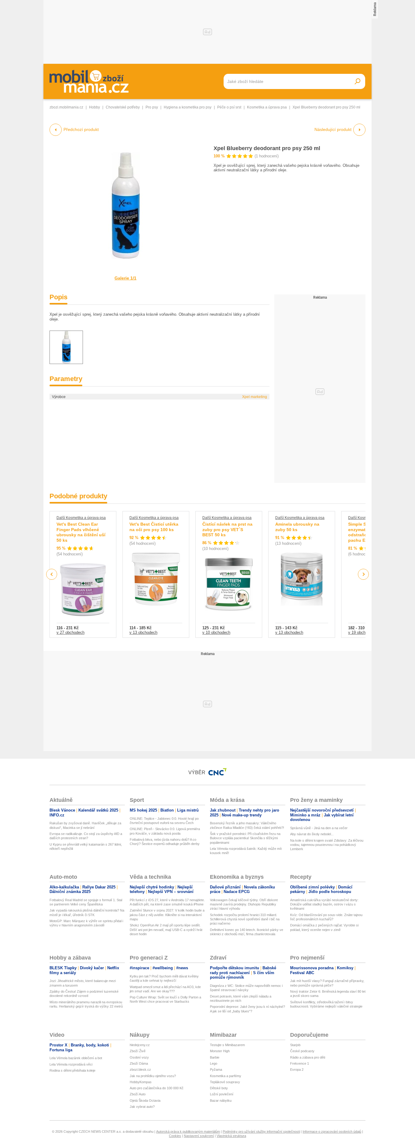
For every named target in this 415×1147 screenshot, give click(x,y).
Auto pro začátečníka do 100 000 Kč (156, 1088)
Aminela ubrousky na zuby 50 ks (297, 527)
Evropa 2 (297, 1069)
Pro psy (152, 107)
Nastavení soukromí (199, 1136)
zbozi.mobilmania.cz (66, 107)
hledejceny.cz (140, 1045)
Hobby (94, 107)
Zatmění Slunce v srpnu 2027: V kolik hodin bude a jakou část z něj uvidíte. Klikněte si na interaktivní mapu (167, 914)
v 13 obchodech (143, 632)
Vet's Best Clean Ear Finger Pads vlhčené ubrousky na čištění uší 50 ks (81, 532)
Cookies (175, 1136)
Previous (51, 574)
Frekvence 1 (299, 1063)
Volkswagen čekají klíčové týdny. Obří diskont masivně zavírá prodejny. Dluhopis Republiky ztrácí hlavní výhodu (244, 904)
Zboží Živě (138, 1051)
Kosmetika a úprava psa (267, 107)
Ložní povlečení (221, 1094)
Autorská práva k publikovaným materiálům (188, 1131)
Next (363, 574)
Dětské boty (219, 1088)
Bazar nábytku (221, 1100)
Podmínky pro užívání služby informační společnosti (261, 1131)
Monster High (220, 1051)
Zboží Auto (138, 1094)
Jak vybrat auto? (142, 1106)
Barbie (214, 1057)
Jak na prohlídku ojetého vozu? (153, 1076)
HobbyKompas (141, 1082)
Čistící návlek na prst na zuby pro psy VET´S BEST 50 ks (227, 529)
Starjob (295, 1045)
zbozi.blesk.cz (140, 1069)
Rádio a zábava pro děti (307, 1057)
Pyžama (216, 1069)
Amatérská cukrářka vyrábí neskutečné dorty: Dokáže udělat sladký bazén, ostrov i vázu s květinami (324, 904)
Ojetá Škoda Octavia (145, 1100)
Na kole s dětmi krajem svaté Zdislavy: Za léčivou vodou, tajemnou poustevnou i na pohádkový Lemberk (326, 845)
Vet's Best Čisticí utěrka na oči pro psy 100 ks (153, 527)
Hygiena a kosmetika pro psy (187, 107)
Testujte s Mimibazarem (227, 1045)
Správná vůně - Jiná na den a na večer (319, 828)
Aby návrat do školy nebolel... (312, 834)
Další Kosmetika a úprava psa (81, 518)
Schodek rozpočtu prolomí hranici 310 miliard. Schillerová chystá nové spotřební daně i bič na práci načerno (245, 919)
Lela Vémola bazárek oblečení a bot (76, 1058)
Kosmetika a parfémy (225, 1076)
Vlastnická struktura (231, 1136)
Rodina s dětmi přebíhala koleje (72, 1070)
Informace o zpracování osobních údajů (332, 1131)
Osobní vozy (139, 1057)
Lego (213, 1063)
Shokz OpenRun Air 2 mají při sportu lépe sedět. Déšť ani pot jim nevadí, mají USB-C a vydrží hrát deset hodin (166, 929)
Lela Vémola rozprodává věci (71, 1064)
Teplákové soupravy (225, 1082)
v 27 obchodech (70, 632)
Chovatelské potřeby (123, 107)
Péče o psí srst (229, 107)
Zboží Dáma (139, 1063)
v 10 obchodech (216, 632)
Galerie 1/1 (125, 278)
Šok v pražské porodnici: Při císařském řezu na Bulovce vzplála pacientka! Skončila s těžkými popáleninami (245, 838)
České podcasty (302, 1051)
